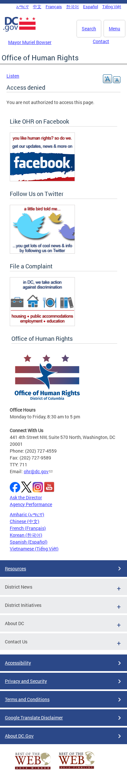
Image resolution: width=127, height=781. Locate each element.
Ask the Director (26, 497)
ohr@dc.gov (36, 471)
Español (90, 6)
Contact (101, 41)
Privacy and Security (26, 681)
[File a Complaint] (42, 324)
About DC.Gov (19, 736)
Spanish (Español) (29, 542)
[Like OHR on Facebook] (42, 179)
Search (89, 28)
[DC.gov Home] (19, 30)
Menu (114, 28)
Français (54, 6)
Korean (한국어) (26, 535)
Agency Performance (31, 504)
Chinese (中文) (24, 521)
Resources (15, 568)
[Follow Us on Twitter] (42, 252)
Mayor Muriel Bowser (29, 42)
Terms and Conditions (27, 699)
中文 (37, 6)
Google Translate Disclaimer (34, 717)
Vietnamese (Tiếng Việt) (34, 549)
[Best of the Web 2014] (33, 769)
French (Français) (28, 528)
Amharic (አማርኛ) (27, 514)
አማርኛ (22, 6)
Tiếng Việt (111, 6)
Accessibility (18, 663)
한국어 (72, 6)
